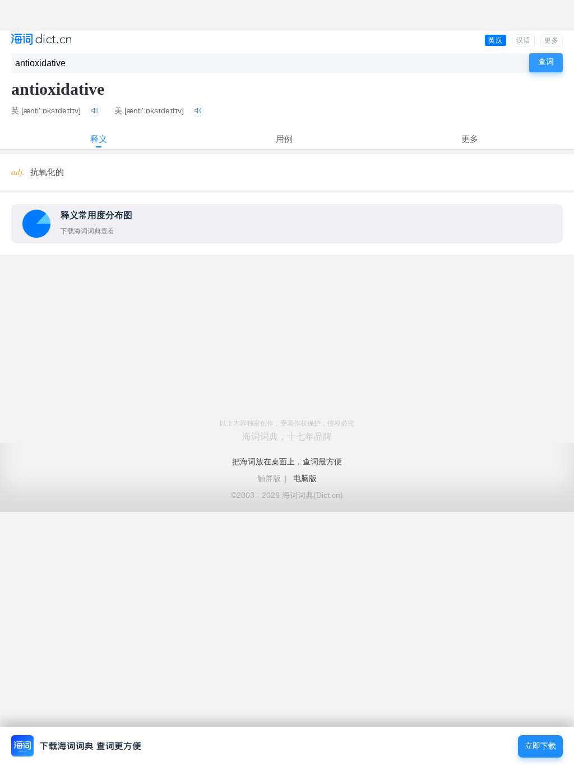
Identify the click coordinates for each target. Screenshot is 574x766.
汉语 (523, 40)
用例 (284, 139)
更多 (551, 40)
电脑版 (305, 478)
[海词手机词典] (41, 40)
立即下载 (540, 746)
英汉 (495, 40)
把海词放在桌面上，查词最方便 (287, 461)
